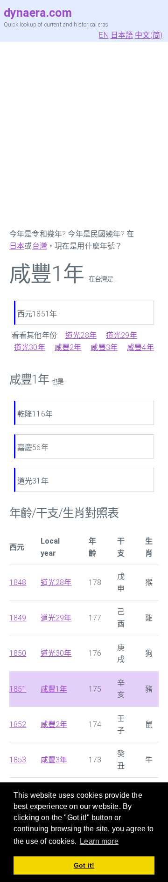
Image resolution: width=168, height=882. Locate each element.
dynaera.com (38, 13)
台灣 (39, 246)
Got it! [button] (84, 865)
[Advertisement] (84, 135)
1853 (18, 759)
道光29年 (121, 335)
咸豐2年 (68, 347)
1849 (18, 617)
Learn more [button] (99, 841)
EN (103, 35)
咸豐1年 (54, 689)
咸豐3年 (104, 347)
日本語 (122, 35)
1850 (18, 653)
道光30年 (29, 347)
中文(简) (148, 35)
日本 (16, 246)
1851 (18, 689)
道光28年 (81, 335)
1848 (18, 582)
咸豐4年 (140, 347)
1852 (18, 724)
